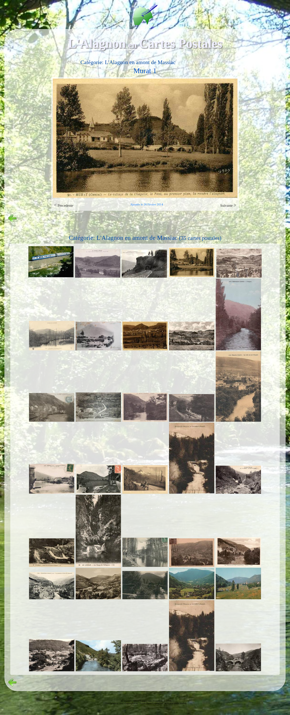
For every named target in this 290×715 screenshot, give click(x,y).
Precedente (63, 205)
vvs (121, 703)
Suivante (228, 205)
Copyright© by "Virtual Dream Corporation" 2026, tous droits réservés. (156, 703)
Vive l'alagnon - (112, 703)
